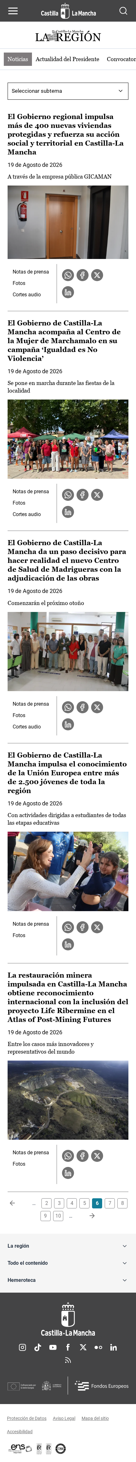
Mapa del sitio (95, 1418)
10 (58, 1216)
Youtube (52, 1347)
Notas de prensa (31, 272)
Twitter (83, 1347)
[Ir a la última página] (87, 1216)
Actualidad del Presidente (67, 59)
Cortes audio (27, 295)
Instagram (22, 1347)
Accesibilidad (20, 1431)
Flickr (98, 1347)
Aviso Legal (64, 1418)
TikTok (37, 1347)
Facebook (68, 1347)
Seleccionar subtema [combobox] (37, 91)
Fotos (19, 283)
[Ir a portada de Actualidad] (68, 37)
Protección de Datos (26, 1418)
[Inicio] (68, 1319)
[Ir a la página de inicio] (68, 11)
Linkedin (113, 1347)
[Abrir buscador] (123, 10)
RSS (68, 1360)
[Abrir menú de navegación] (13, 11)
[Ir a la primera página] (17, 1203)
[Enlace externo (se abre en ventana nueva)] (49, 1448)
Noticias (18, 59)
